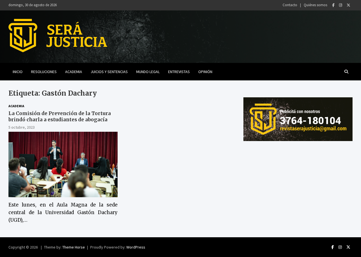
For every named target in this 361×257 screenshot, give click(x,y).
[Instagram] (340, 5)
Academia (73, 71)
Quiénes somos (315, 5)
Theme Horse (73, 247)
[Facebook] (333, 5)
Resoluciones (44, 71)
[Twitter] (348, 5)
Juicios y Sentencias (109, 71)
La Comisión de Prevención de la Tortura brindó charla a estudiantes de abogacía (59, 116)
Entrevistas (179, 71)
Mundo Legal (148, 71)
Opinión (205, 71)
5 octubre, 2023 (21, 127)
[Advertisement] (298, 186)
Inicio (18, 71)
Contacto (290, 5)
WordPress (135, 247)
